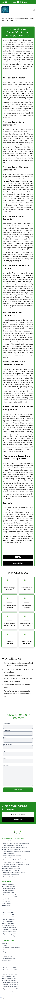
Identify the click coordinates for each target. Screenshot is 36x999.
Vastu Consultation (8, 853)
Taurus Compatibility (9, 915)
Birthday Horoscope (9, 886)
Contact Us (6, 954)
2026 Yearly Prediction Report (11, 947)
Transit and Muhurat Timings (11, 868)
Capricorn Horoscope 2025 (11, 986)
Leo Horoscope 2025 (9, 976)
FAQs (4, 949)
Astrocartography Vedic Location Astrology (16, 864)
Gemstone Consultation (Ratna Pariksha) (15, 860)
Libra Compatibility (8, 925)
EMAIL (18, 557)
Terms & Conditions (9, 958)
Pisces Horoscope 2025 (10, 991)
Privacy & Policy (7, 956)
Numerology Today (8, 892)
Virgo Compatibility (8, 923)
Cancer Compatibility (9, 919)
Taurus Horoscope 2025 (10, 970)
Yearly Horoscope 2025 (10, 897)
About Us (6, 943)
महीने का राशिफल (7, 903)
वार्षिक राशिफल (6, 905)
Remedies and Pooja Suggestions (13, 862)
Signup (32, 2)
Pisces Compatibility (9, 936)
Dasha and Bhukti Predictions (11, 849)
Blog (4, 952)
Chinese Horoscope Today (11, 894)
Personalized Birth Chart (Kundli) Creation (15, 841)
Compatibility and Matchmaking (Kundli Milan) (16, 851)
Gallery (5, 945)
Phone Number (7, 744)
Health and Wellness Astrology (12, 858)
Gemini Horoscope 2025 (10, 972)
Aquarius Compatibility (9, 934)
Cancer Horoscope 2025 (10, 974)
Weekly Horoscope (8, 884)
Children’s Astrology (9, 876)
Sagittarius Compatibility (10, 929)
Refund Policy (7, 960)
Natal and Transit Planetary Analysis (13, 845)
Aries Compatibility (8, 912)
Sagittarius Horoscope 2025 (11, 984)
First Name (6, 723)
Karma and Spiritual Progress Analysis (14, 872)
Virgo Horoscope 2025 (9, 978)
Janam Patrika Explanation (11, 870)
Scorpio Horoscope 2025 (10, 982)
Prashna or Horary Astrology (11, 866)
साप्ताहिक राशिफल (7, 899)
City (4, 751)
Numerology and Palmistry (11, 874)
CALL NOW (18, 563)
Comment (6, 765)
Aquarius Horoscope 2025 (10, 989)
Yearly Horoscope (8, 890)
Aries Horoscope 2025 (9, 967)
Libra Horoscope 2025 (9, 980)
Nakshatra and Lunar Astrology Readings (15, 847)
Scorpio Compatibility (9, 927)
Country (5, 758)
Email (4, 737)
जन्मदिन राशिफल (7, 901)
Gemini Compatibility (9, 917)
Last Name (6, 730)
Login (25, 2)
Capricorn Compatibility (10, 931)
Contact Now (18, 820)
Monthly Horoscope (9, 888)
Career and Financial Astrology (12, 855)
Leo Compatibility (8, 921)
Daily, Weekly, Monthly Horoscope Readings (16, 843)
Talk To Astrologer (18, 814)
